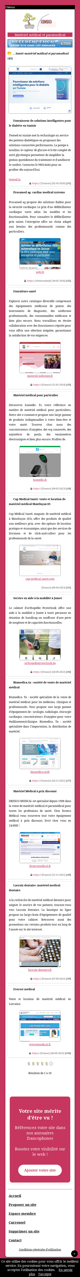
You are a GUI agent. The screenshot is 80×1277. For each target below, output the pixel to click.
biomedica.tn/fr (40, 772)
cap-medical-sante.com (40, 579)
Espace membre (22, 1213)
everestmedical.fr (40, 1044)
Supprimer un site (24, 1231)
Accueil (15, 1195)
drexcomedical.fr (40, 866)
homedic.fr (40, 480)
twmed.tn (15, 179)
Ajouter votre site (40, 1170)
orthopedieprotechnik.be (40, 663)
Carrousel (17, 1222)
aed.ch (40, 272)
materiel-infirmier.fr (40, 376)
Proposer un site (22, 1204)
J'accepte (44, 1274)
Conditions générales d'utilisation (40, 1249)
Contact (15, 1240)
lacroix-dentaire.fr (40, 970)
